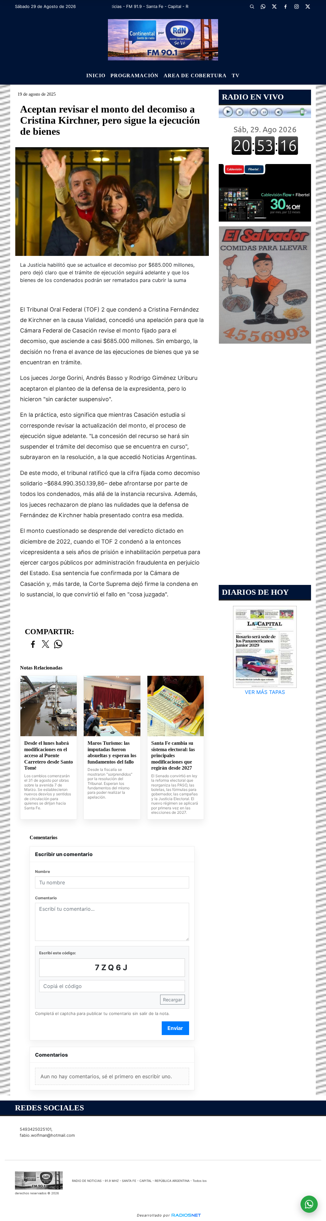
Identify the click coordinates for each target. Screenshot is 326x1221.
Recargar (172, 999)
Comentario (46, 897)
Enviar (175, 1028)
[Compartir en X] (45, 644)
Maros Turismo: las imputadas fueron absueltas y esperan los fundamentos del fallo (112, 752)
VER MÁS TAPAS (265, 692)
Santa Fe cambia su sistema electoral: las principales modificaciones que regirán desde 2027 (173, 755)
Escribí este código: (57, 952)
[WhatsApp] (263, 6)
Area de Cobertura (195, 75)
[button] (252, 6)
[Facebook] (285, 6)
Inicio (95, 75)
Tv (236, 75)
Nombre (42, 871)
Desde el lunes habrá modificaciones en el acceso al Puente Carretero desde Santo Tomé (48, 755)
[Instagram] (296, 6)
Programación (134, 75)
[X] (274, 6)
